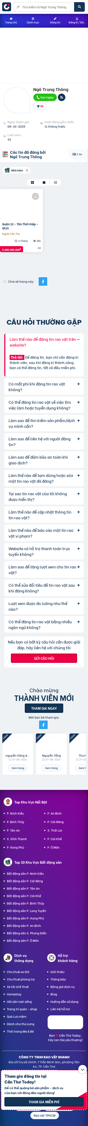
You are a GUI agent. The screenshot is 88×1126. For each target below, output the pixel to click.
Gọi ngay (47, 97)
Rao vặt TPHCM (45, 1115)
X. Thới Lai (54, 830)
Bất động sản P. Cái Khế (24, 895)
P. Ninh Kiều (15, 813)
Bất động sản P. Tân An (23, 888)
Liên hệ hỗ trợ (60, 1009)
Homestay (14, 994)
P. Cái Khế (54, 838)
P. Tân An (13, 830)
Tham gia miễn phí (44, 1101)
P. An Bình (54, 813)
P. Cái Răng (55, 821)
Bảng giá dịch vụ (62, 986)
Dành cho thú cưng (20, 1024)
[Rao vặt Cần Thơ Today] (7, 6)
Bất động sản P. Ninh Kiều (25, 873)
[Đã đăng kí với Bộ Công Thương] (65, 1028)
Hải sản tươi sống (19, 1001)
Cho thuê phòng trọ (21, 979)
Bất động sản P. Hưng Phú (25, 918)
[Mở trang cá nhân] (18, 744)
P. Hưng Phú (15, 847)
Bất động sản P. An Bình (24, 925)
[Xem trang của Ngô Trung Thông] (5, 241)
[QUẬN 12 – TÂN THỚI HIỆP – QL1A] (21, 206)
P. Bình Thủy (15, 821)
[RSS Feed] (61, 97)
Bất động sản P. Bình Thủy (25, 903)
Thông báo (58, 979)
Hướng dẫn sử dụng (64, 1001)
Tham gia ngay (44, 708)
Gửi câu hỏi (44, 658)
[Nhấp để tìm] (79, 7)
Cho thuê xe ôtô (18, 971)
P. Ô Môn (53, 847)
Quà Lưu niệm (16, 1016)
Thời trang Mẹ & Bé (20, 1031)
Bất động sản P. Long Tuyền (26, 910)
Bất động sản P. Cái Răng (25, 881)
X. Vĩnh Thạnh (17, 838)
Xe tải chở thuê (18, 986)
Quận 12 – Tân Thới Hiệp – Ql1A (20, 226)
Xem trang (18, 768)
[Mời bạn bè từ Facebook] (43, 725)
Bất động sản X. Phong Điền (27, 933)
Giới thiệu (57, 971)
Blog (53, 994)
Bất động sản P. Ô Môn (23, 940)
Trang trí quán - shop (22, 1009)
